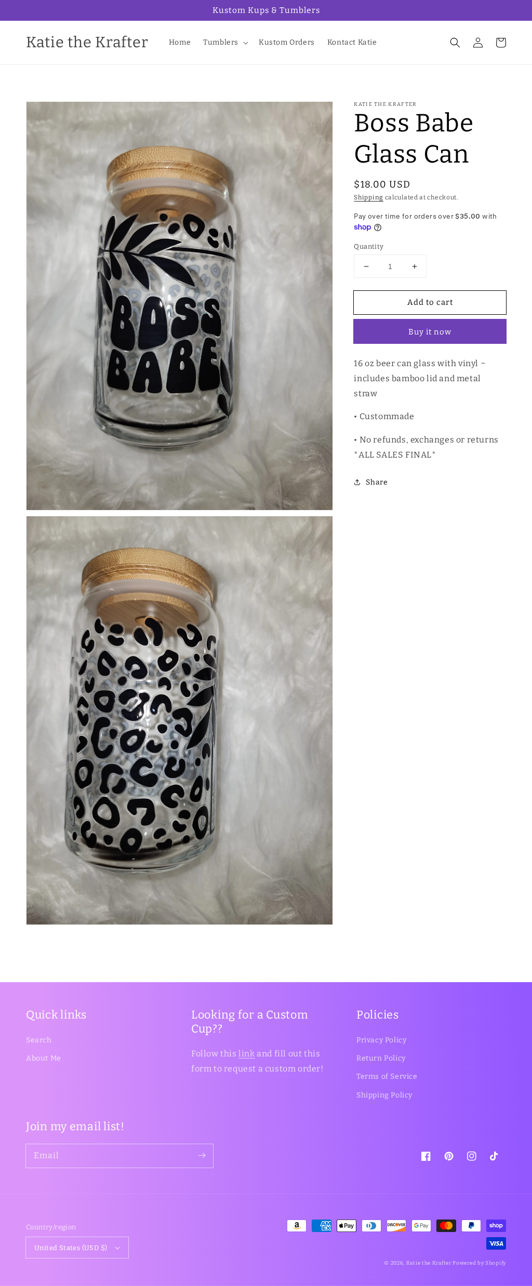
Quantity (368, 246)
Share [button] (377, 482)
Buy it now (429, 332)
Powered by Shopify (479, 1263)
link (246, 1054)
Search (39, 1040)
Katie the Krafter (428, 1263)
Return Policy (381, 1058)
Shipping (368, 197)
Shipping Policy (384, 1095)
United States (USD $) (70, 1248)
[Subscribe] (201, 1155)
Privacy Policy (381, 1040)
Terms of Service (387, 1076)
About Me (43, 1058)
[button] (224, 42)
